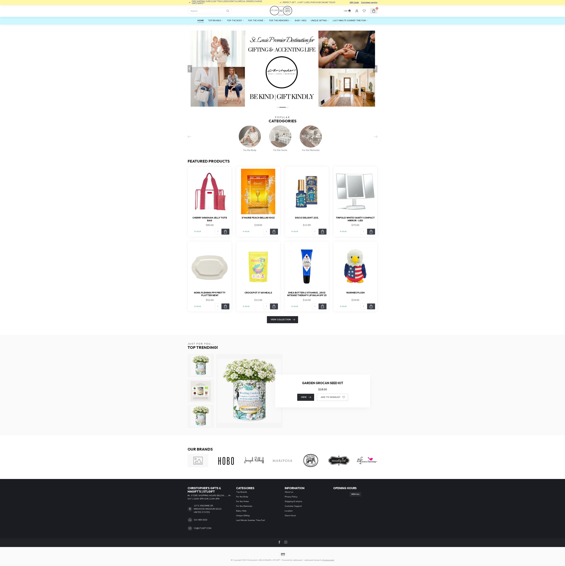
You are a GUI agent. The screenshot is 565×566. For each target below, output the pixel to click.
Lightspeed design (312, 560)
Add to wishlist (330, 397)
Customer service (369, 2)
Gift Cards (354, 2)
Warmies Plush (355, 292)
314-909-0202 (200, 519)
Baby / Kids (300, 20)
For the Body (234, 20)
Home (200, 20)
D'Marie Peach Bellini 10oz (258, 217)
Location (289, 510)
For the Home (255, 20)
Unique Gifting (319, 20)
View (304, 397)
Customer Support (293, 506)
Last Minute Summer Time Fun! (349, 20)
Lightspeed (297, 560)
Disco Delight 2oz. (307, 217)
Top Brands (214, 20)
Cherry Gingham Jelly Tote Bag (209, 219)
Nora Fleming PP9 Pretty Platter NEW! (209, 294)
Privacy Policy (291, 496)
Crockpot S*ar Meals (258, 292)
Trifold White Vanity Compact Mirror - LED (355, 219)
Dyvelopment (328, 560)
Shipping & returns (293, 501)
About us (289, 492)
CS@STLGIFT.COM (202, 528)
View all (355, 494)
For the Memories (279, 20)
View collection (281, 319)
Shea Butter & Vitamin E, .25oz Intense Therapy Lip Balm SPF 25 (306, 294)
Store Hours (290, 515)
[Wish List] (364, 11)
